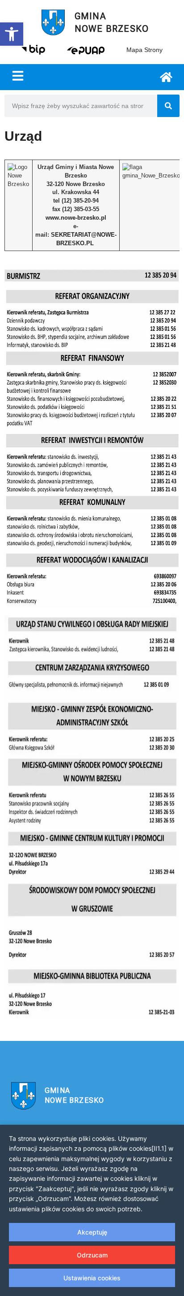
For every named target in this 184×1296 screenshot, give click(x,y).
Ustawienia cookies (92, 1278)
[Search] (168, 106)
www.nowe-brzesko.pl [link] (76, 218)
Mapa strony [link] (144, 49)
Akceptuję (92, 1232)
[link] (11, 34)
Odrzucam (92, 1255)
